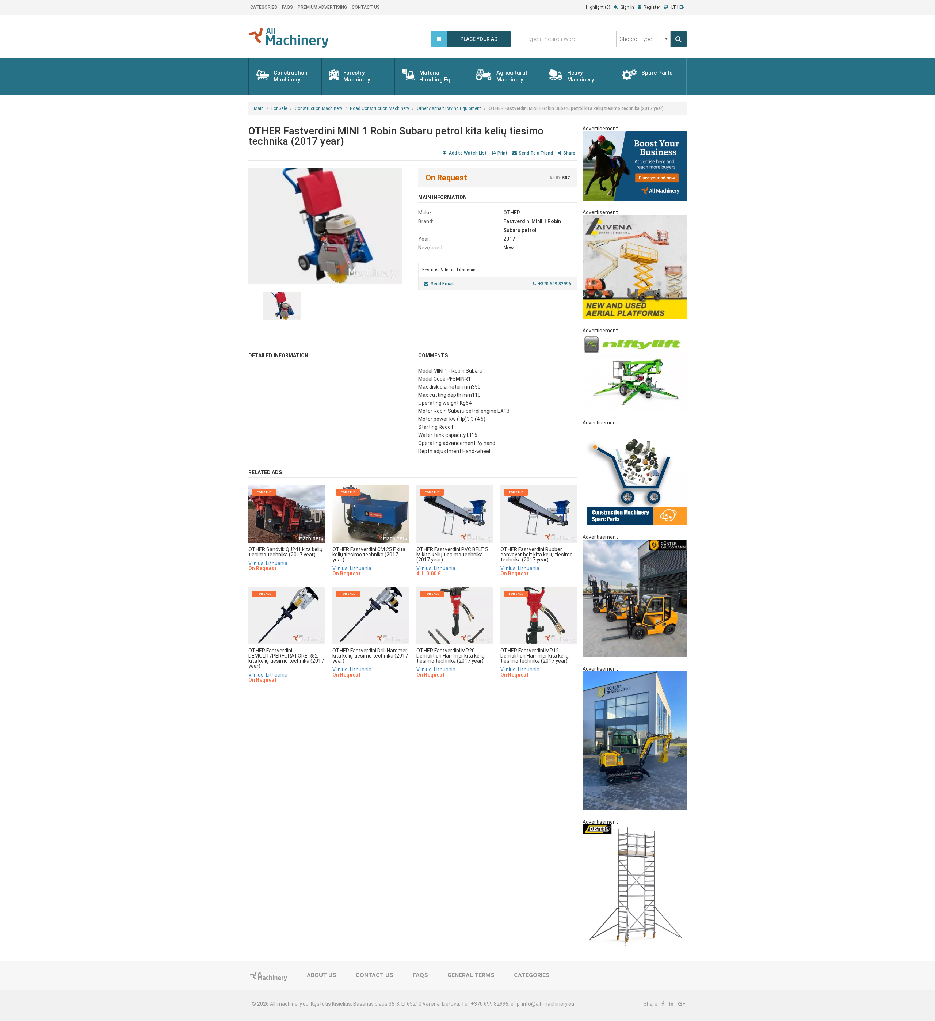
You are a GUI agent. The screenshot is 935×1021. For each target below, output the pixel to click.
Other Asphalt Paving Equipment (449, 108)
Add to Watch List (467, 153)
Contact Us (366, 7)
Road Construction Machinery (379, 108)
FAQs (287, 7)
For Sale (279, 108)
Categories (263, 7)
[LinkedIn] (671, 1003)
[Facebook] (663, 1003)
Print (502, 153)
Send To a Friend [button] (536, 153)
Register (652, 7)
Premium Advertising (322, 7)
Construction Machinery (318, 108)
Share (569, 153)
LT (673, 7)
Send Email (442, 283)
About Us (321, 975)
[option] (327, 226)
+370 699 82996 (554, 283)
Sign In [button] (627, 7)
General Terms (471, 975)
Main (259, 108)
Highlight (598, 7)
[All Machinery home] (288, 38)
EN (682, 7)
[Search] (679, 39)
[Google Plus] (681, 1003)
